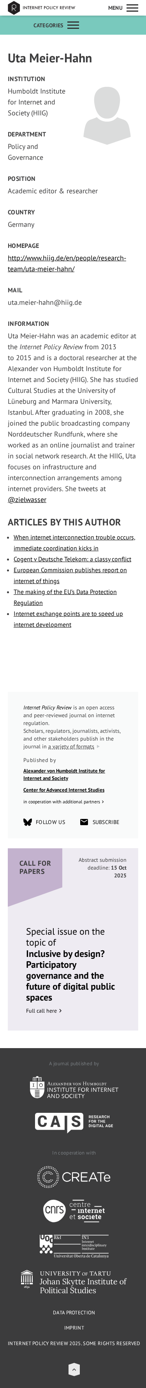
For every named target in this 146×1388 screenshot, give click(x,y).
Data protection (74, 1312)
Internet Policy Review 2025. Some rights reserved (74, 1343)
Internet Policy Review (47, 8)
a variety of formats (71, 746)
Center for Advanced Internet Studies (63, 790)
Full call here (41, 1010)
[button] (74, 1369)
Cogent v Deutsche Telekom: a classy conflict (72, 559)
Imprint (74, 1327)
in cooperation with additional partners (61, 802)
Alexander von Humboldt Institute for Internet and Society (64, 774)
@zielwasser (27, 499)
